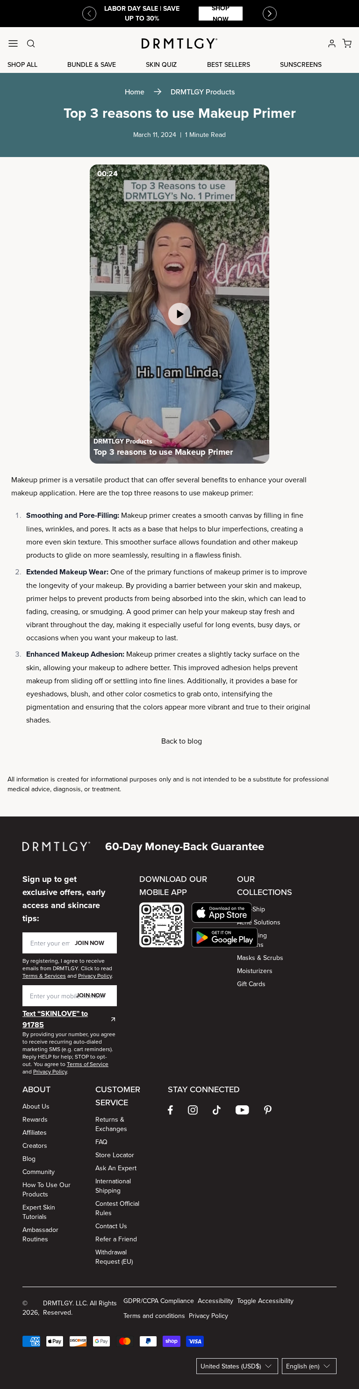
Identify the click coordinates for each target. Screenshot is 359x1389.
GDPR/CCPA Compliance (158, 1300)
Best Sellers (228, 64)
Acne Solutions (258, 922)
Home (134, 91)
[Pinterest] (268, 1110)
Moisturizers (255, 970)
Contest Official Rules (117, 1208)
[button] (225, 912)
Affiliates (34, 1132)
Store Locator (114, 1155)
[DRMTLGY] (179, 43)
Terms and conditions (154, 1315)
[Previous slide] (89, 14)
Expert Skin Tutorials (38, 1212)
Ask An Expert (115, 1168)
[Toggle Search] (31, 43)
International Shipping (113, 1185)
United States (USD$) (231, 1366)
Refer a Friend (116, 1239)
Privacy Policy (208, 1315)
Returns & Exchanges (111, 1124)
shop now (221, 13)
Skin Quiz (161, 64)
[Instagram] (192, 1110)
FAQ (101, 1141)
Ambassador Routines (40, 1234)
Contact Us (111, 1226)
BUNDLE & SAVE (91, 64)
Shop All (22, 64)
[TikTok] (217, 1110)
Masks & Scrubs (260, 957)
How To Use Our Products (46, 1189)
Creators (34, 1145)
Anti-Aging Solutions (252, 940)
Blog (29, 1158)
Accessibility (215, 1300)
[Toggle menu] (13, 43)
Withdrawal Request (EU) (114, 1256)
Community (38, 1171)
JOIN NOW (89, 942)
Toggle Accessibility (265, 1300)
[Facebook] (170, 1110)
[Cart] (347, 43)
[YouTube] (242, 1110)
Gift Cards (251, 983)
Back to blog (181, 741)
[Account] (332, 43)
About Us (36, 1106)
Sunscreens (301, 64)
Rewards (35, 1119)
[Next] (270, 14)
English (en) (302, 1366)
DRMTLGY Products (203, 91)
